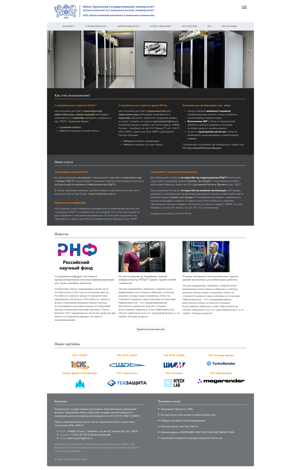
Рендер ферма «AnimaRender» (80, 373)
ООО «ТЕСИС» (80, 355)
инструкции (84, 177)
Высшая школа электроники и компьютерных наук (188, 414)
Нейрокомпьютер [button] (128, 26)
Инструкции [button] (229, 26)
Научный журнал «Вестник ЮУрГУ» (179, 426)
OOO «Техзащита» (126, 373)
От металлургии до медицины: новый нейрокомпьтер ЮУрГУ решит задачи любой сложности (147, 279)
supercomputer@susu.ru (165, 121)
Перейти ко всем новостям (150, 329)
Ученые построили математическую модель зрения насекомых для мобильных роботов (210, 278)
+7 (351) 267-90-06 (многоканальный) (90, 434)
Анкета (63, 130)
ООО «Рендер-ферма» (221, 355)
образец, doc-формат (199, 181)
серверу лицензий (85, 114)
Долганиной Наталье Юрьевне (204, 148)
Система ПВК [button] (189, 26)
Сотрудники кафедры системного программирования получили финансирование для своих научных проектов (84, 279)
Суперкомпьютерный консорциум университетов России (191, 438)
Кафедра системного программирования (183, 420)
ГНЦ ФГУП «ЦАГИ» (127, 355)
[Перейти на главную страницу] (99, 11)
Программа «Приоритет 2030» (177, 409)
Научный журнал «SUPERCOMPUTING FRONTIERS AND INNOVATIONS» (198, 432)
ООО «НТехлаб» (174, 373)
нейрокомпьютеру (64, 114)
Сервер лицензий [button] (160, 26)
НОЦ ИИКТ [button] (68, 26)
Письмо (128, 141)
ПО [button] (209, 26)
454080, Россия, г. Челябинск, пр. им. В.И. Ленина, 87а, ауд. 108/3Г (103, 431)
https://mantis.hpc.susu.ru (101, 193)
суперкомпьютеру (92, 111)
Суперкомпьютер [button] (95, 26)
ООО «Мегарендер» (221, 373)
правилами (78, 118)
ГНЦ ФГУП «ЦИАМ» (174, 355)
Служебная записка (70, 127)
